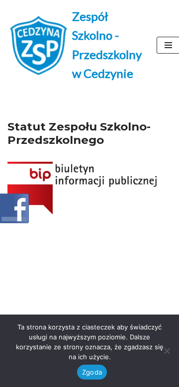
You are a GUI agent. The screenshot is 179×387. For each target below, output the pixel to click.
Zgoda (92, 372)
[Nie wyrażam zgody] (167, 351)
